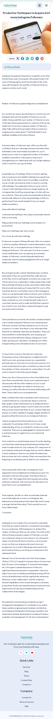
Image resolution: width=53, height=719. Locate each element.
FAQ (26, 706)
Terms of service (27, 702)
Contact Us (26, 697)
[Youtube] (32, 653)
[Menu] (46, 5)
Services (26, 667)
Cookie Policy (26, 680)
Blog (26, 671)
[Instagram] (21, 653)
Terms (26, 676)
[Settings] (39, 5)
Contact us (26, 684)
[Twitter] (26, 653)
